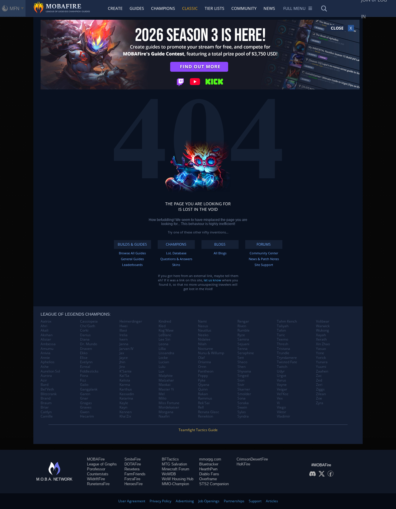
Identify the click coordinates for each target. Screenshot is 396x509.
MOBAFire (96, 459)
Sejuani (243, 344)
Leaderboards (132, 264)
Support (255, 501)
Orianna (204, 362)
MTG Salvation (174, 464)
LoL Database (176, 253)
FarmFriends (135, 474)
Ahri (44, 326)
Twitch (282, 366)
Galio (84, 384)
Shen (241, 366)
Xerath (321, 339)
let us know (212, 280)
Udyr (281, 371)
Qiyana (203, 384)
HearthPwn (208, 469)
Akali (44, 330)
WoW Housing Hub (177, 479)
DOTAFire (132, 464)
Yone (320, 353)
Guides (137, 8)
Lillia (162, 348)
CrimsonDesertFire (252, 459)
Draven (86, 348)
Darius (85, 335)
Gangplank (88, 389)
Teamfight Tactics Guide (198, 429)
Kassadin (126, 394)
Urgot (281, 375)
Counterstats (97, 474)
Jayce (123, 357)
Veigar (282, 389)
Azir (44, 380)
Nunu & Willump (211, 353)
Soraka (243, 403)
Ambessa (48, 344)
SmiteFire (132, 459)
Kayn (123, 407)
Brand (45, 398)
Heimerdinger (130, 321)
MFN (14, 8)
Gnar (84, 398)
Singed (242, 375)
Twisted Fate (287, 362)
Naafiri (164, 416)
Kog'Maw (166, 330)
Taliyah (282, 326)
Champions (163, 8)
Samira (243, 339)
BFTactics (170, 459)
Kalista (124, 380)
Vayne (282, 384)
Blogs (220, 244)
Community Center (264, 253)
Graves (86, 407)
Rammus (205, 398)
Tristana (283, 348)
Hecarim (87, 416)
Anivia (45, 353)
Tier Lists (214, 8)
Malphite (166, 375)
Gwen (84, 412)
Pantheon (205, 371)
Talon (281, 330)
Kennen (125, 412)
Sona (241, 398)
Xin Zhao (323, 344)
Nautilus (204, 330)
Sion (240, 380)
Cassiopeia (89, 321)
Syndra (243, 416)
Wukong (322, 330)
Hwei (123, 326)
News (269, 8)
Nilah (202, 344)
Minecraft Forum (175, 469)
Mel (162, 394)
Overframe (208, 479)
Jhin (122, 362)
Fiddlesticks (89, 371)
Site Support (264, 264)
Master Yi (166, 389)
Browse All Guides (132, 253)
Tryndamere (287, 357)
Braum (46, 403)
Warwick (323, 326)
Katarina (126, 398)
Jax (121, 353)
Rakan (203, 394)
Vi (278, 403)
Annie (45, 357)
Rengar (243, 321)
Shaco (242, 362)
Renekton (205, 416)
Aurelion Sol (50, 371)
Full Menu (294, 8)
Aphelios (48, 362)
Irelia (123, 335)
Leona (163, 344)
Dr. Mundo (88, 344)
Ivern (123, 339)
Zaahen (322, 371)
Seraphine (245, 353)
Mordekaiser (169, 407)
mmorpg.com (210, 459)
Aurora (46, 375)
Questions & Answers (176, 259)
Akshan (46, 335)
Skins (176, 264)
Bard (44, 384)
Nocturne (205, 348)
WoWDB (169, 474)
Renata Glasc (208, 412)
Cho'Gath (87, 326)
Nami (202, 321)
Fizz (83, 380)
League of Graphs (102, 464)
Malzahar (166, 380)
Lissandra (166, 353)
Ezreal (85, 366)
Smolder (244, 394)
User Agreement (131, 501)
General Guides (132, 259)
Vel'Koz (282, 394)
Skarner (243, 389)
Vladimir (283, 416)
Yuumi (321, 366)
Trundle (283, 353)
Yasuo (321, 348)
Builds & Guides (132, 244)
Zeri (319, 384)
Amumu (47, 348)
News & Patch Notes (264, 259)
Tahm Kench (287, 321)
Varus (281, 380)
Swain (242, 407)
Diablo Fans (209, 474)
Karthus (125, 389)
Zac (319, 375)
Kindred (165, 321)
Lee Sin (164, 339)
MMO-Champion (175, 484)
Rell (201, 407)
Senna (242, 348)
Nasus (203, 326)
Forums (264, 244)
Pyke (202, 380)
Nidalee (204, 339)
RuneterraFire (98, 484)
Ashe (45, 366)
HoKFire (243, 464)
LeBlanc (165, 335)
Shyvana (244, 371)
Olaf (201, 357)
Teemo (282, 339)
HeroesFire (133, 484)
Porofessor (96, 469)
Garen (85, 394)
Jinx (122, 366)
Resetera (131, 469)
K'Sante (125, 371)
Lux (161, 371)
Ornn (202, 366)
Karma (124, 384)
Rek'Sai (204, 403)
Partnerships (234, 501)
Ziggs (320, 389)
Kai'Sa (124, 375)
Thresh (282, 344)
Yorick (321, 357)
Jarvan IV (126, 348)
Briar (45, 407)
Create (115, 8)
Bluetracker (208, 464)
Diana (85, 339)
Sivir (240, 384)
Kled (162, 326)
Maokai (164, 384)
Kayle (123, 403)
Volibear (322, 321)
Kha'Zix (125, 416)
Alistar (46, 339)
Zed (319, 380)
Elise (84, 357)
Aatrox (46, 321)
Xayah (321, 335)
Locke (163, 357)
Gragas (86, 403)
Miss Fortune (169, 403)
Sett (240, 357)
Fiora (84, 375)
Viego (281, 407)
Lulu (162, 366)
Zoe (319, 398)
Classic (190, 8)
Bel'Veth (47, 389)
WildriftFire (96, 479)
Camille (47, 416)
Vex (280, 398)
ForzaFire (132, 479)
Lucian (164, 362)
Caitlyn (46, 412)
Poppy (203, 375)
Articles (272, 501)
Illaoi (123, 330)
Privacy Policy (160, 501)
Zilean (321, 394)
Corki (84, 330)
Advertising (185, 501)
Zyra (319, 403)
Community (244, 8)
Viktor (281, 412)
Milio (162, 398)
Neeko (203, 335)
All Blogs (220, 253)
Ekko (84, 353)
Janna (123, 344)
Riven (241, 326)
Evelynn (86, 362)
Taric (281, 335)
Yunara (322, 362)
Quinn (203, 389)
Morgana (166, 412)
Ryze (241, 335)
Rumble (243, 330)
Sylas (241, 412)
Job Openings (208, 501)
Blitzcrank (49, 394)
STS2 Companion (214, 484)
